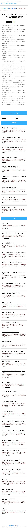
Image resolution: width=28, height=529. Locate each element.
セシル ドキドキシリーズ (8, 411)
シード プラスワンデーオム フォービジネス (13, 421)
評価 (17, 118)
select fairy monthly (7, 489)
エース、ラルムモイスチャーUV (10, 332)
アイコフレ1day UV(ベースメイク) (11, 469)
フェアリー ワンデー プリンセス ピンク (12, 233)
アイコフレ (5, 479)
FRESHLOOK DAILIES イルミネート (12, 351)
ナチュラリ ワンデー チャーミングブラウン (13, 252)
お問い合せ (16, 525)
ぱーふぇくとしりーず (8, 243)
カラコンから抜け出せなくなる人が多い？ (13, 147)
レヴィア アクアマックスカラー (11, 391)
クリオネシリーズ (6, 302)
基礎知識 (4, 118)
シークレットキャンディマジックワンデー (13, 430)
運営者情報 (11, 525)
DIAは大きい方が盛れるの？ (9, 197)
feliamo (4, 508)
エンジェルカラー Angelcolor (10, 440)
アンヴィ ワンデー (7, 341)
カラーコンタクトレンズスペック (11, 322)
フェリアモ (5, 223)
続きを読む (6, 228)
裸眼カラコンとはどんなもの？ (10, 157)
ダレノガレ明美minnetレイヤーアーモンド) (13, 283)
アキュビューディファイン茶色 (10, 450)
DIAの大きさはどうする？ (9, 207)
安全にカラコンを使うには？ (9, 128)
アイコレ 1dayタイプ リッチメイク (11, 460)
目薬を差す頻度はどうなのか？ (10, 187)
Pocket (13, 21)
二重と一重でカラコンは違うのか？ (11, 137)
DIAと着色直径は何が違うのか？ (11, 167)
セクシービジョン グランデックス (11, 293)
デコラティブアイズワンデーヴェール (12, 262)
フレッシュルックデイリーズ (9, 401)
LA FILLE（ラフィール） (9, 499)
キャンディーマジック (8, 312)
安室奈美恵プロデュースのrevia (10, 361)
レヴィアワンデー (6, 382)
